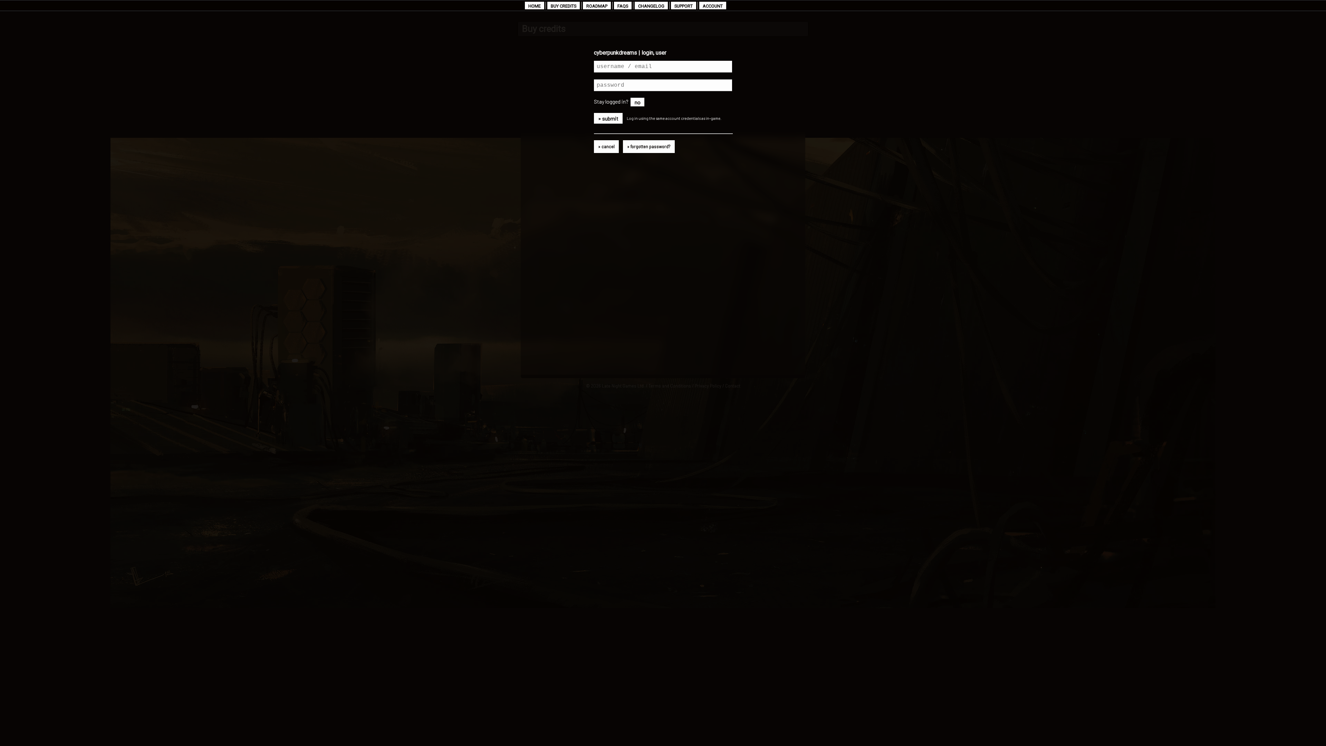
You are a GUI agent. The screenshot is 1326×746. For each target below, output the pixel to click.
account (713, 6)
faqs (622, 6)
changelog (651, 6)
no (638, 102)
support (683, 6)
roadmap (596, 6)
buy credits (563, 6)
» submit (608, 118)
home (534, 6)
